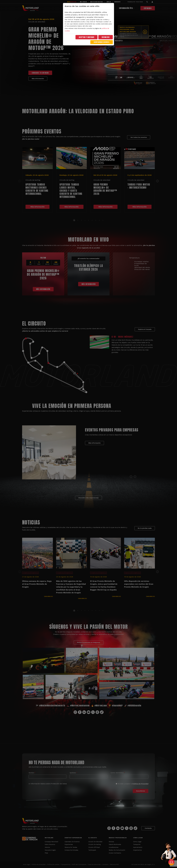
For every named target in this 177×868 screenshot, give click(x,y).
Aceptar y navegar (86, 37)
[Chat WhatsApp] (171, 862)
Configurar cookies (101, 42)
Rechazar (105, 37)
